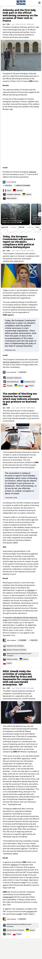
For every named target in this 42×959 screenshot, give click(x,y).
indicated (30, 590)
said (32, 554)
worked (30, 911)
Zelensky (32, 172)
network (14, 865)
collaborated (8, 897)
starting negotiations (11, 362)
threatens (7, 608)
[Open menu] (39, 3)
